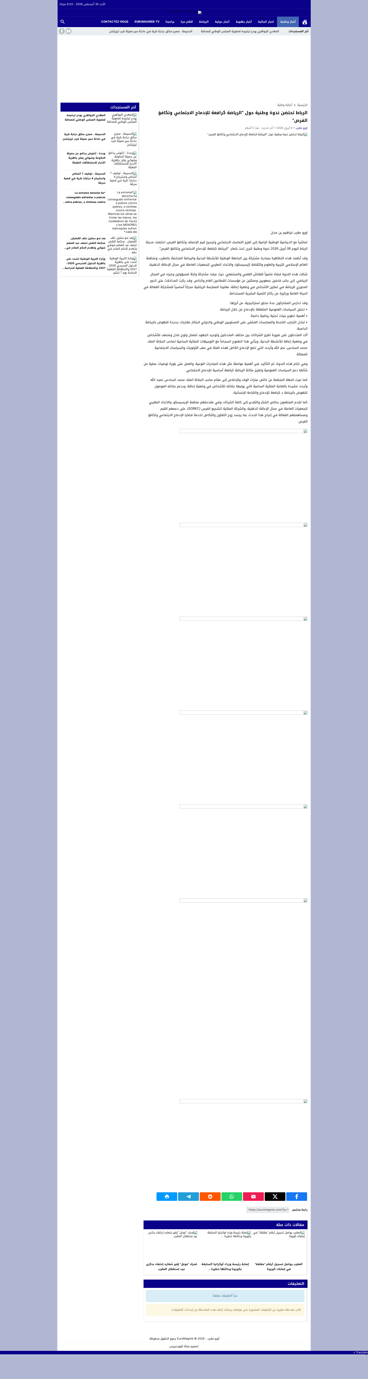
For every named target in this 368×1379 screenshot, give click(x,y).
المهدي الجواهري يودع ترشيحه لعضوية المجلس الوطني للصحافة (240, 31)
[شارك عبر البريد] (253, 1196)
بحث (63, 22)
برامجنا (169, 21)
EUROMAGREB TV (147, 21)
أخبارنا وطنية (284, 105)
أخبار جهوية (244, 21)
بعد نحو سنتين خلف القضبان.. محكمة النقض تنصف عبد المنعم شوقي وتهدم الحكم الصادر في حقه (85, 245)
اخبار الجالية (266, 21)
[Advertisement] (184, 67)
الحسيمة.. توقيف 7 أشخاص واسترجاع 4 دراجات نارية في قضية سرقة (84, 178)
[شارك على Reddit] (210, 1196)
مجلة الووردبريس (180, 1346)
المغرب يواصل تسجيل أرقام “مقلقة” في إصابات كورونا (279, 1266)
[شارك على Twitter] (275, 1196)
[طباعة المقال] (167, 1196)
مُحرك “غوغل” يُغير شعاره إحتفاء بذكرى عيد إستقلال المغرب (171, 1266)
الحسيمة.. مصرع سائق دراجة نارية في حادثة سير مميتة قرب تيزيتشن (150, 31)
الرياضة (204, 21)
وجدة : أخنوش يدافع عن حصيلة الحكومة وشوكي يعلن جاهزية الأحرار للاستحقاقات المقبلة (86, 158)
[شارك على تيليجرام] (188, 1196)
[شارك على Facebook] (296, 1196)
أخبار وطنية (288, 21)
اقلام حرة (187, 21)
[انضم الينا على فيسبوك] (61, 31)
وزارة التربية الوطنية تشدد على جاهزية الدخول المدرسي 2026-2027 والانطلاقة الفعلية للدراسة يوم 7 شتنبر (85, 265)
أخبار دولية (222, 21)
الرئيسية (304, 22)
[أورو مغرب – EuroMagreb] (184, 13)
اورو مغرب (302, 128)
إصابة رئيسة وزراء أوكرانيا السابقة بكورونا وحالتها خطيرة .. (225, 1266)
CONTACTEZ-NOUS (114, 21)
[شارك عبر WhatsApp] (232, 1196)
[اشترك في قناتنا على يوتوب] (68, 31)
